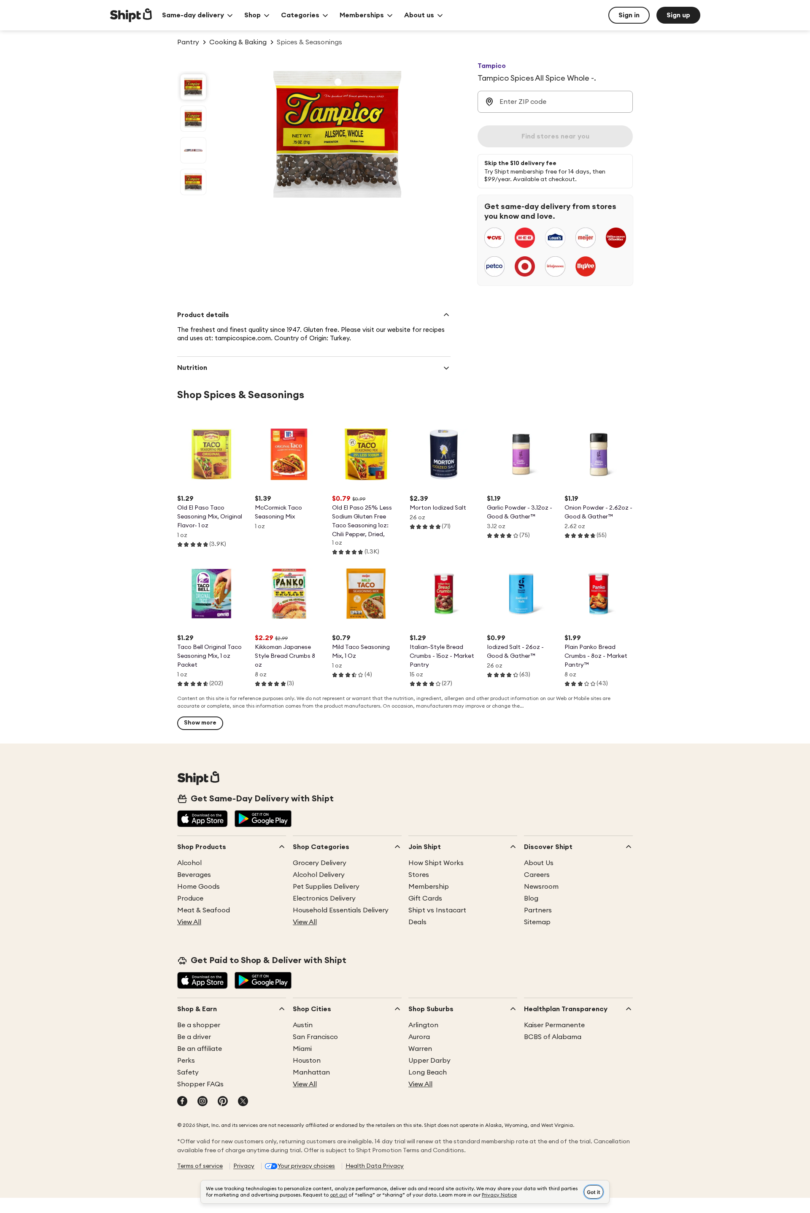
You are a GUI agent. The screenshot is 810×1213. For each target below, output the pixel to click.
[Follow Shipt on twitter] (243, 1102)
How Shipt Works (436, 863)
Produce (190, 898)
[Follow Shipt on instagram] (202, 1102)
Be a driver (194, 1037)
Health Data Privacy (375, 1166)
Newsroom (541, 886)
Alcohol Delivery (319, 874)
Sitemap (537, 922)
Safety (188, 1072)
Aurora (419, 1037)
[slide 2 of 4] (193, 118)
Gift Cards (425, 898)
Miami (302, 1048)
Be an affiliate (199, 1048)
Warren (420, 1048)
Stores (418, 874)
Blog (531, 898)
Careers (537, 874)
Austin (303, 1025)
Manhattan (311, 1072)
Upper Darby (429, 1060)
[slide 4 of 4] (193, 182)
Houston (307, 1060)
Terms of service (200, 1166)
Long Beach (427, 1072)
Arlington (423, 1025)
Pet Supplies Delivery (326, 886)
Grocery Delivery (319, 863)
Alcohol (189, 863)
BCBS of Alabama (552, 1037)
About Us (539, 863)
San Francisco (315, 1037)
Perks (186, 1060)
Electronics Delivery (324, 898)
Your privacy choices (306, 1166)
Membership (428, 886)
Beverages (194, 874)
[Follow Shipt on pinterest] (223, 1102)
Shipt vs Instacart (437, 910)
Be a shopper (198, 1025)
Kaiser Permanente (554, 1025)
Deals (417, 922)
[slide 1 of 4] (193, 87)
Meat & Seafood (203, 910)
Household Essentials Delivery (341, 910)
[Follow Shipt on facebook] (182, 1102)
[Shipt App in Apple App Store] (202, 819)
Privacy (243, 1166)
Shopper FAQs (200, 1084)
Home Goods (198, 886)
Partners (538, 910)
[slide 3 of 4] (193, 150)
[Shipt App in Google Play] (263, 819)
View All (189, 922)
